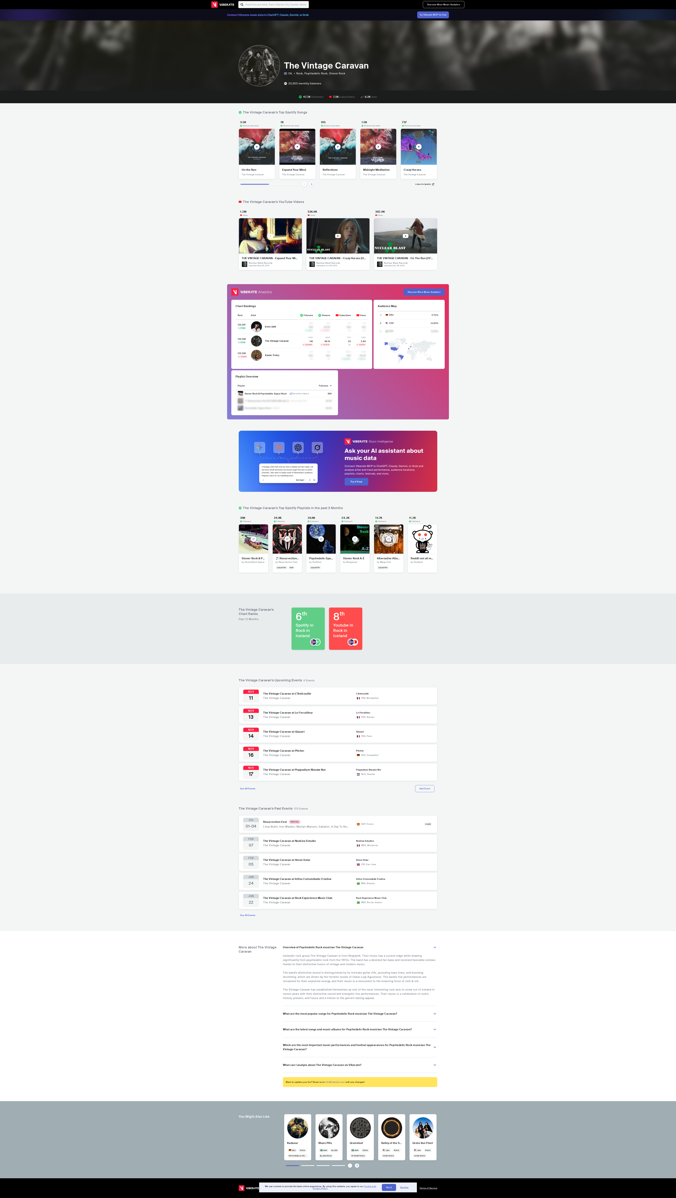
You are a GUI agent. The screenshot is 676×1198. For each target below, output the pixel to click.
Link (290, 393)
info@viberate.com (335, 1082)
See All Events (247, 788)
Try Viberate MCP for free (433, 14)
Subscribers (345, 315)
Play (257, 147)
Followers (308, 315)
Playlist (241, 385)
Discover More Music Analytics (443, 4)
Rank (240, 315)
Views (363, 315)
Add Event (425, 788)
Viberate (222, 4)
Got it (389, 1187)
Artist (253, 315)
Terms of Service (428, 1188)
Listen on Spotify (423, 184)
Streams (326, 315)
